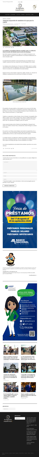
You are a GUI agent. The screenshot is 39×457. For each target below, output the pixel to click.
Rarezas (32, 453)
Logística (3, 454)
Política (7, 14)
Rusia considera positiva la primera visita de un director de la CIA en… (28, 395)
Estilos (29, 453)
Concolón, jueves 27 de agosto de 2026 (10, 271)
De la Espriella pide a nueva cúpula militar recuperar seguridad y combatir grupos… (11, 396)
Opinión (26, 453)
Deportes (28, 14)
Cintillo (4, 18)
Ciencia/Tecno (21, 453)
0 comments (35, 148)
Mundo (23, 14)
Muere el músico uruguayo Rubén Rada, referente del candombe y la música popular (11, 358)
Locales (18, 14)
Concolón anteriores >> (33, 275)
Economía (13, 14)
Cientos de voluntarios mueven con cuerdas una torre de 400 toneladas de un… (10, 376)
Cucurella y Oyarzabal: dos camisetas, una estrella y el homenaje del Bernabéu (28, 376)
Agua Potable (23, 23)
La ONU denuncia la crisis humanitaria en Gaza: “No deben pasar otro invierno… (28, 358)
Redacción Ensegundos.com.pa (8, 23)
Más (32, 14)
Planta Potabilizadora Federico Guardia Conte (11, 24)
